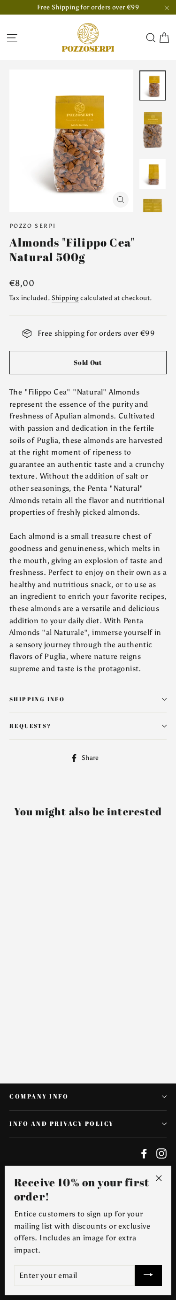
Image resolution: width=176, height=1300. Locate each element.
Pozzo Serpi (32, 226)
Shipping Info (37, 699)
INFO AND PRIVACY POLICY (61, 1124)
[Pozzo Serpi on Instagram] (161, 1153)
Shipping (65, 298)
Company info (39, 1096)
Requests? (30, 725)
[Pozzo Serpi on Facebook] (144, 1153)
